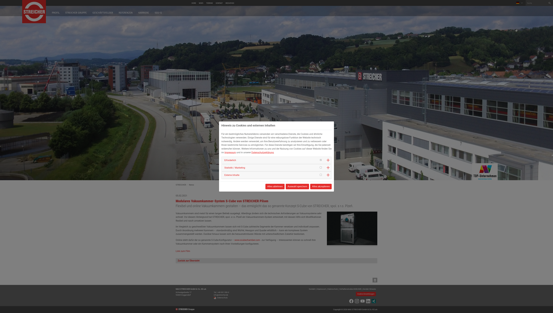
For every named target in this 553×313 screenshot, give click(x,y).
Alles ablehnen (275, 186)
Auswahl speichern (297, 186)
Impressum (230, 152)
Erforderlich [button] (230, 160)
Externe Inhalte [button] (231, 175)
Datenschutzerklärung (262, 152)
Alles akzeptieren (321, 186)
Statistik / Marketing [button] (234, 167)
